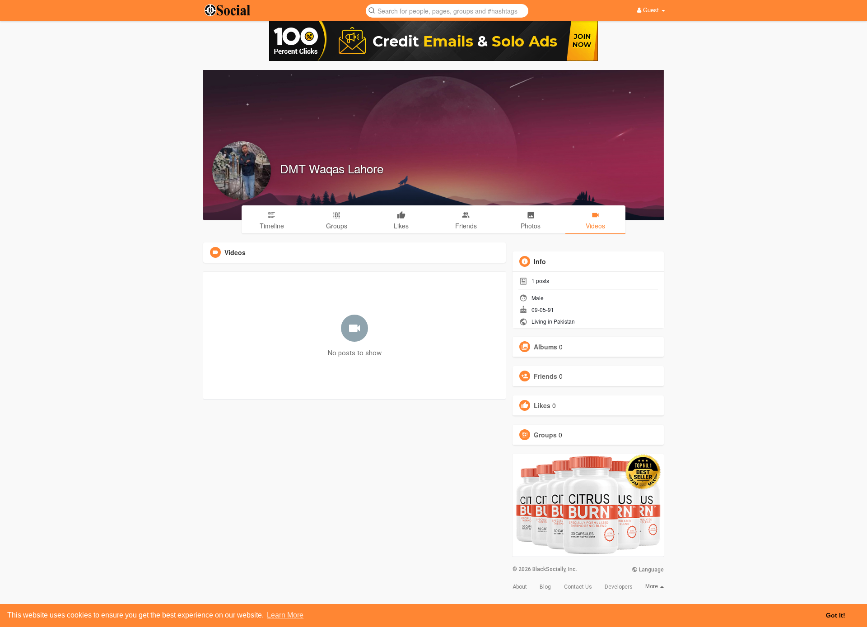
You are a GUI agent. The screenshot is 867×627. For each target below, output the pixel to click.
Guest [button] (651, 9)
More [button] (652, 586)
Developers (619, 587)
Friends (545, 376)
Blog (545, 587)
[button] (447, 10)
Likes (542, 405)
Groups (545, 434)
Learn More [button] (285, 615)
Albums (545, 346)
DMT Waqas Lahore (331, 168)
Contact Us (578, 587)
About (520, 587)
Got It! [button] (835, 615)
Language (651, 569)
